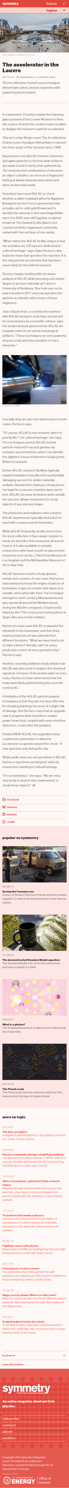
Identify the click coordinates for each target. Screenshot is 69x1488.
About (7, 1431)
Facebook (13, 799)
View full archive (12, 1364)
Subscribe (10, 1418)
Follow (51, 3)
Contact (9, 1425)
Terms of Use (10, 1474)
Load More (8, 1355)
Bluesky (12, 807)
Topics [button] (51, 10)
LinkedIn (11, 814)
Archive (8, 1438)
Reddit (11, 821)
